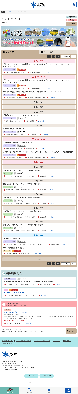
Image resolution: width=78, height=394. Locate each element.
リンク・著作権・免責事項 (23, 341)
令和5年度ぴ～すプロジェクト (14, 292)
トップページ (9, 11)
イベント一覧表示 (48, 52)
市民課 (52, 176)
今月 (53, 56)
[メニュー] (48, 390)
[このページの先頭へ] (68, 390)
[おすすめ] (10, 390)
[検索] (29, 390)
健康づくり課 (27, 323)
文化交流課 (47, 72)
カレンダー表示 (10, 52)
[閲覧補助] (74, 4)
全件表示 (39, 259)
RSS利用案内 (67, 341)
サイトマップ (56, 341)
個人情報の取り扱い (7, 341)
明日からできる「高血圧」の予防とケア (17, 312)
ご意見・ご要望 (46, 376)
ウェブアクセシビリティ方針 (42, 341)
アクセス (31, 376)
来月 (58, 56)
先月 (49, 56)
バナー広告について (7, 343)
